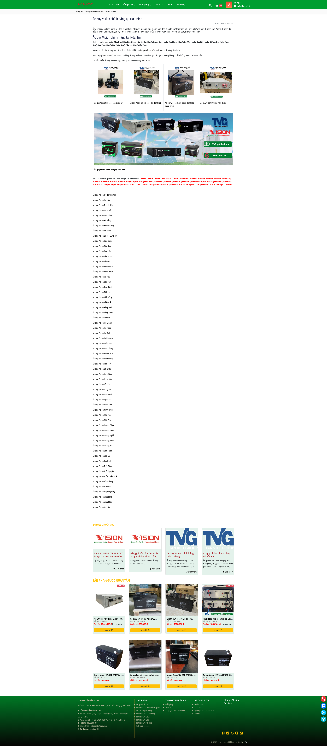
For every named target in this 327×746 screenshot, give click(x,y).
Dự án (170, 4)
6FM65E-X (105, 181)
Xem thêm (119, 569)
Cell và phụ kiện (142, 726)
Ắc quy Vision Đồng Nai (102, 307)
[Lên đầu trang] (323, 731)
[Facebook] (222, 733)
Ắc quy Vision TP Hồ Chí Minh (104, 195)
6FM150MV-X (196, 181)
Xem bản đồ (94, 729)
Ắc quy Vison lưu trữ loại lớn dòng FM (145, 103)
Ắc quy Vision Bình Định (102, 261)
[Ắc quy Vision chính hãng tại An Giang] (145, 538)
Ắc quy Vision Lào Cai (101, 384)
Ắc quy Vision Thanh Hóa (103, 205)
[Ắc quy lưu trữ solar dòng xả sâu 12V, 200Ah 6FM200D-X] (145, 656)
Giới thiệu (199, 704)
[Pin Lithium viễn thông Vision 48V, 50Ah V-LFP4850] (218, 600)
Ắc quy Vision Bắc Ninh (102, 256)
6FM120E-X (159, 181)
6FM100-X (139, 181)
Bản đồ (197, 713)
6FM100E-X (149, 181)
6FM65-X (96, 181)
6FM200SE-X (208, 181)
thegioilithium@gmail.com (96, 726)
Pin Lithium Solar (143, 717)
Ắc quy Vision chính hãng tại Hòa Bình (109, 169)
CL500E (144, 184)
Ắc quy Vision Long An (102, 389)
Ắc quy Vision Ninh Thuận (103, 410)
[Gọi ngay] (229, 5)
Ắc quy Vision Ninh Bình (102, 405)
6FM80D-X (165, 184)
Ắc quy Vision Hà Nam (102, 328)
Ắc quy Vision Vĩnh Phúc (102, 502)
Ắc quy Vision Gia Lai (101, 318)
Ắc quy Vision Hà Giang (102, 323)
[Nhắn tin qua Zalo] (323, 712)
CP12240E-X (184, 178)
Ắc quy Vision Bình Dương (103, 225)
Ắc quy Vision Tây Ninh (102, 461)
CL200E (117, 184)
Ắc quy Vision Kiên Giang (103, 358)
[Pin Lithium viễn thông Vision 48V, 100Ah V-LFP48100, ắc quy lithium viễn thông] (109, 600)
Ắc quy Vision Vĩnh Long (102, 497)
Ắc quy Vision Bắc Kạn (102, 246)
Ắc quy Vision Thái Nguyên (103, 471)
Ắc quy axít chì (142, 704)
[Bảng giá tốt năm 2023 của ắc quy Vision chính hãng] (109, 538)
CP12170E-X (173, 178)
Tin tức (159, 4)
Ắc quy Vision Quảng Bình (103, 425)
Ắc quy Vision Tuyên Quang (104, 492)
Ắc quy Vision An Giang (102, 231)
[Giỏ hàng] (217, 5)
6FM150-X (186, 181)
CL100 (105, 184)
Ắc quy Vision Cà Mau (101, 277)
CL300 (124, 184)
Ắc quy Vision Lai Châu (102, 369)
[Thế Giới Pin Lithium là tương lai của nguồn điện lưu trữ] (85, 4)
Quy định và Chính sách (204, 710)
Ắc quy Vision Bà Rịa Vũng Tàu (105, 236)
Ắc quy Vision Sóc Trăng (102, 451)
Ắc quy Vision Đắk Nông (102, 297)
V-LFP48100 (227, 184)
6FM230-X (227, 181)
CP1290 (157, 178)
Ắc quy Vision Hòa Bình (102, 215)
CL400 (137, 184)
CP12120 (164, 178)
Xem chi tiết (108, 630)
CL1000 (157, 184)
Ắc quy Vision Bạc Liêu (102, 251)
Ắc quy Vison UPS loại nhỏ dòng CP (108, 103)
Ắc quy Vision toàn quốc (175, 710)
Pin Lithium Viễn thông (145, 713)
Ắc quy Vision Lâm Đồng (102, 374)
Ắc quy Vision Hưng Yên (102, 210)
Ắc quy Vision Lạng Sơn (102, 379)
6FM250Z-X (97, 184)
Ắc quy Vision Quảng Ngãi (103, 435)
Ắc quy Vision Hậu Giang (103, 348)
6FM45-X (209, 178)
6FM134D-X (195, 184)
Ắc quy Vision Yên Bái (101, 507)
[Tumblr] (236, 733)
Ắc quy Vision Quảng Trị (102, 445)
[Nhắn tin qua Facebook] (323, 706)
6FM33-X (193, 178)
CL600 (150, 184)
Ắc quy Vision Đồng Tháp (103, 312)
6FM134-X (177, 181)
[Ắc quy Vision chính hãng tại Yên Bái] (182, 538)
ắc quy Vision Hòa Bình (149, 50)
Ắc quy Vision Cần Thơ (102, 282)
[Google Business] (232, 733)
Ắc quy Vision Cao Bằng (102, 287)
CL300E (130, 184)
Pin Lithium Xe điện (144, 723)
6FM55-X (217, 178)
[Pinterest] (227, 733)
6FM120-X (168, 181)
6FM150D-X (206, 184)
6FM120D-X (185, 184)
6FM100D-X (175, 184)
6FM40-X (201, 178)
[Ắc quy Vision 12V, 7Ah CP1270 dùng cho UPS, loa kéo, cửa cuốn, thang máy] (109, 656)
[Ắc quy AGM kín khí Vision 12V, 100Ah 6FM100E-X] (145, 600)
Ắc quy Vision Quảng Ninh (103, 440)
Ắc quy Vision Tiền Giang (103, 481)
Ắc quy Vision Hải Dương (103, 338)
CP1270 (150, 178)
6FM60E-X (226, 178)
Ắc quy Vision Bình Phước (103, 266)
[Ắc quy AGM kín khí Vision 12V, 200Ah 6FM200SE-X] (182, 600)
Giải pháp (144, 4)
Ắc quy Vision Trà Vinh (102, 486)
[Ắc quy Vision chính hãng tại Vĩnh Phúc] (218, 538)
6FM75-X (113, 181)
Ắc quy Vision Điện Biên (102, 302)
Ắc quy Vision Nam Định (102, 394)
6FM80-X (121, 181)
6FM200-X (218, 181)
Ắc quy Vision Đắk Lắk (101, 292)
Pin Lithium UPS (142, 720)
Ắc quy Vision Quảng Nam (103, 430)
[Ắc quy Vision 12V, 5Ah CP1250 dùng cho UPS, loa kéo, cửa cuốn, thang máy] (182, 656)
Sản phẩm (128, 4)
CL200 (110, 184)
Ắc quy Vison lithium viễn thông (213, 103)
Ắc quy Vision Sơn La (101, 456)
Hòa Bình (107, 55)
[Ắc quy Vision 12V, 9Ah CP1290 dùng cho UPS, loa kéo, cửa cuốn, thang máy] (218, 656)
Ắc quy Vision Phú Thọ (102, 415)
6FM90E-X (130, 181)
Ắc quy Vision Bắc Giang (102, 241)
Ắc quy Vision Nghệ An (102, 399)
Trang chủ (113, 4)
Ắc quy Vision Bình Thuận (103, 271)
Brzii (247, 742)
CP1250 (143, 178)
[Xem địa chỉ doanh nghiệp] (323, 719)
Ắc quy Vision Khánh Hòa (103, 353)
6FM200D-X (216, 184)
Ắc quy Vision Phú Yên (102, 420)
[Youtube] (241, 733)
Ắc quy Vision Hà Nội (101, 200)
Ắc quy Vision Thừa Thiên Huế (105, 476)
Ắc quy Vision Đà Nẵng (102, 220)
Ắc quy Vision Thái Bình (102, 466)
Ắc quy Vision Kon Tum (102, 364)
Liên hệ (181, 4)
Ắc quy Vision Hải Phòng (103, 343)
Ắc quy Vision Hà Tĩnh (101, 333)
